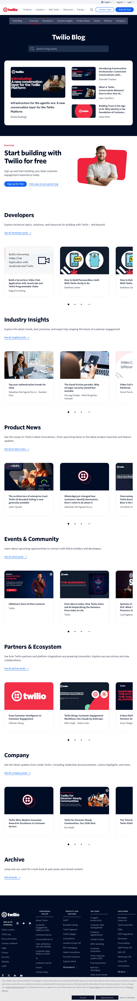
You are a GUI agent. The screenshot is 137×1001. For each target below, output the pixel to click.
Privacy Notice (95, 987)
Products (27, 10)
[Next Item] (89, 304)
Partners (108, 21)
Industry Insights (65, 21)
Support (120, 2)
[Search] (91, 9)
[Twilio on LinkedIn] (16, 975)
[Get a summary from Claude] (31, 923)
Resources (68, 10)
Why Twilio (54, 10)
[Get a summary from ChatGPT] (18, 923)
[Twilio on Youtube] (22, 975)
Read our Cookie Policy (127, 997)
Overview (33, 21)
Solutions (40, 10)
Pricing (80, 10)
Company (120, 21)
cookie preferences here (15, 987)
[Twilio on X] (10, 975)
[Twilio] (10, 9)
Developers (48, 21)
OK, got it (83, 997)
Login (129, 2)
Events (97, 21)
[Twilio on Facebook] (4, 975)
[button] (68, 304)
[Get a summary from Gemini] (24, 923)
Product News (83, 21)
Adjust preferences (107, 997)
